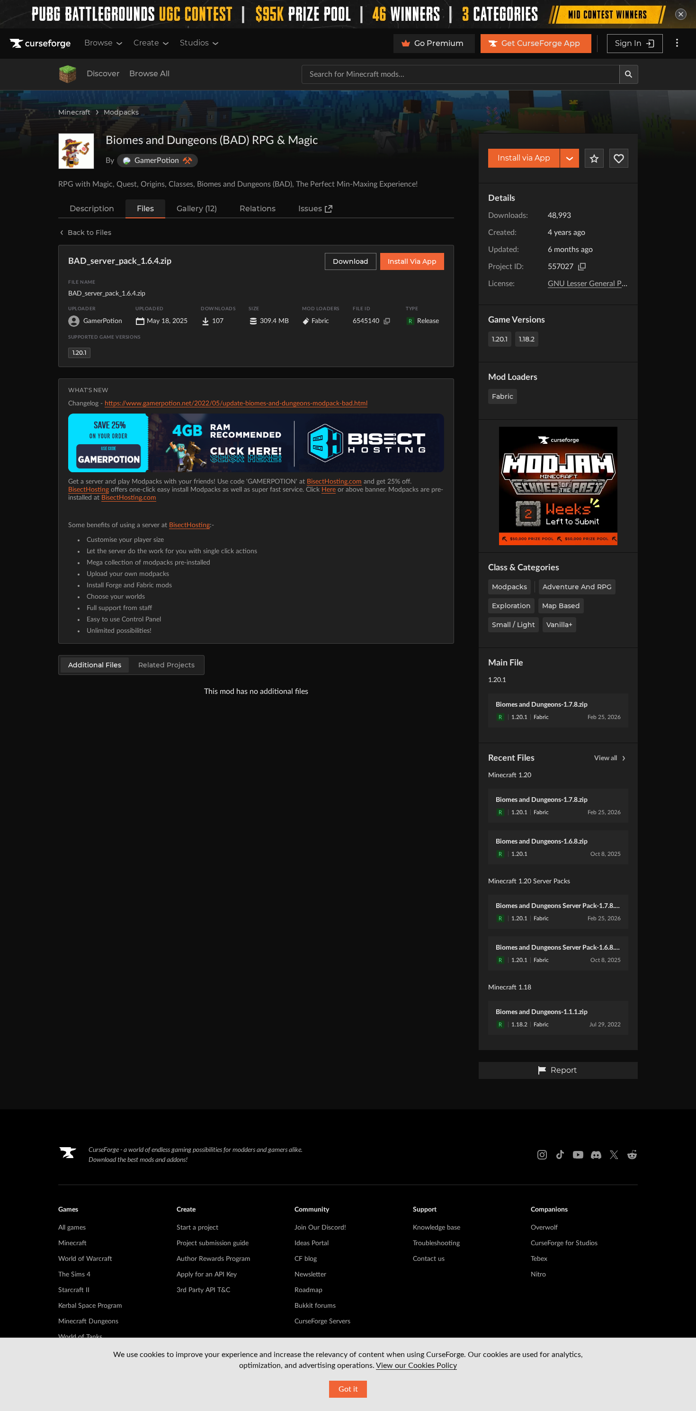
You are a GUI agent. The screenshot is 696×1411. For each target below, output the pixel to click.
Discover (103, 73)
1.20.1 (500, 339)
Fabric (502, 396)
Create (146, 42)
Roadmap (308, 1290)
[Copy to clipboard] (582, 266)
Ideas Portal (311, 1243)
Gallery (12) (197, 208)
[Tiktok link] (560, 1154)
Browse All (149, 73)
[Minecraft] (67, 74)
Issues (310, 208)
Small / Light (513, 624)
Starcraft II (73, 1290)
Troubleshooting (436, 1243)
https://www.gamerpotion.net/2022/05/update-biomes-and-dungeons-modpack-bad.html (236, 403)
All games (72, 1227)
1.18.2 (527, 339)
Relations (258, 208)
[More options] (677, 43)
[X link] (614, 1154)
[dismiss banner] (681, 14)
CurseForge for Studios (564, 1243)
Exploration (511, 606)
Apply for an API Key (207, 1274)
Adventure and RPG (577, 587)
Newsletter (310, 1274)
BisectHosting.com (334, 481)
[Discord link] (596, 1154)
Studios (194, 42)
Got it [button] (348, 1389)
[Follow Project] (618, 158)
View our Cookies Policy (416, 1365)
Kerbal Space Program (90, 1306)
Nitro (538, 1274)
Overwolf (544, 1227)
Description (92, 208)
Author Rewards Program (213, 1259)
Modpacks (121, 112)
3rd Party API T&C (203, 1290)
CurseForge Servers (322, 1321)
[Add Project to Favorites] (594, 158)
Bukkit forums (315, 1306)
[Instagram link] (542, 1154)
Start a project (197, 1227)
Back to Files (89, 232)
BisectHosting (88, 489)
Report (564, 1070)
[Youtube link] (578, 1154)
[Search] (628, 74)
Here (328, 489)
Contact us (429, 1259)
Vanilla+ (559, 624)
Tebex (539, 1259)
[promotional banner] (348, 14)
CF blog (305, 1259)
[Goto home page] (41, 43)
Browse (98, 42)
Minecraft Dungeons (88, 1321)
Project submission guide (213, 1243)
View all (605, 758)
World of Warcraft (85, 1259)
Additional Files (94, 665)
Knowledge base (436, 1227)
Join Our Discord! (320, 1227)
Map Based (561, 606)
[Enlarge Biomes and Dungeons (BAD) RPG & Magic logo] (76, 151)
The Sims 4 (74, 1274)
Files (145, 208)
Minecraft (74, 112)
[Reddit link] (632, 1154)
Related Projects (166, 665)
